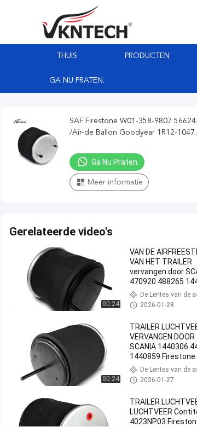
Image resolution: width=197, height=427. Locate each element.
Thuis (67, 56)
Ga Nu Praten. (77, 80)
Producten (147, 56)
